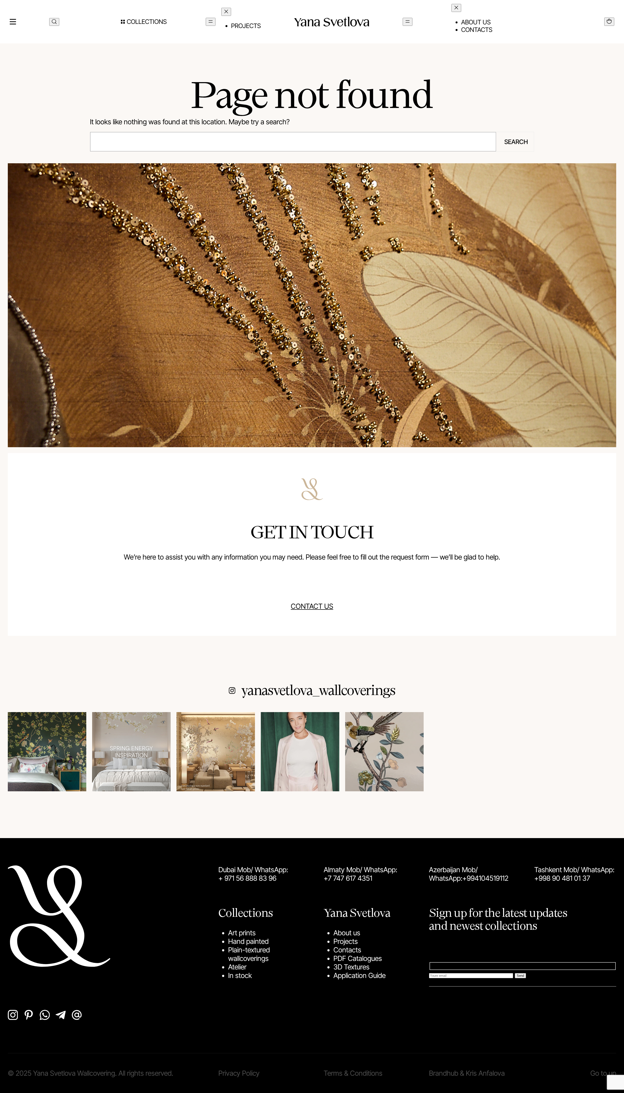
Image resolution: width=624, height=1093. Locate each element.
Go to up (603, 1073)
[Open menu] (210, 22)
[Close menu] (226, 12)
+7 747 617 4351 (348, 878)
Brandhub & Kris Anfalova (467, 1073)
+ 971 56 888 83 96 (247, 878)
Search (516, 141)
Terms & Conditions (353, 1073)
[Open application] (609, 22)
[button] (144, 21)
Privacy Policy (239, 1073)
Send (520, 975)
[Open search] (54, 22)
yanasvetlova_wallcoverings (318, 689)
